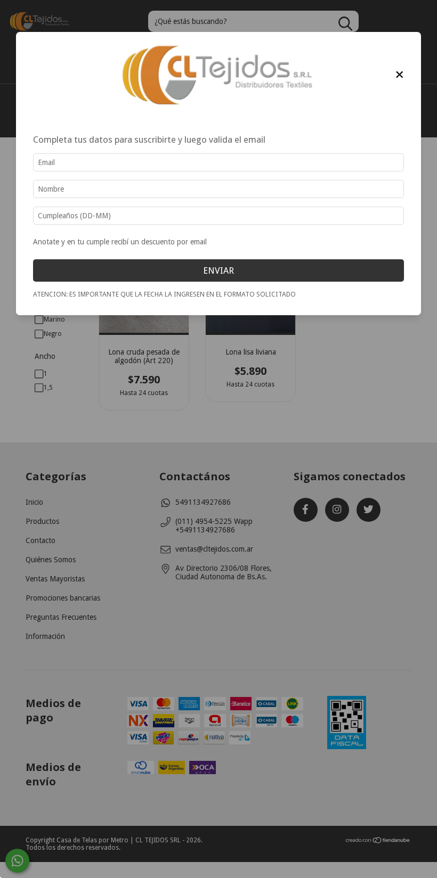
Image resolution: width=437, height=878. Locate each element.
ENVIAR (218, 270)
